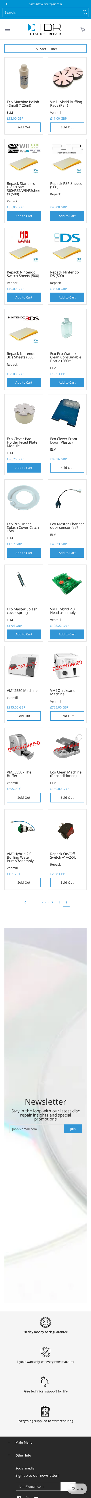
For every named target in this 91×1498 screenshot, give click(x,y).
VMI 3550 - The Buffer (19, 774)
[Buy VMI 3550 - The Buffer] (24, 747)
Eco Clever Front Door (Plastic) (63, 440)
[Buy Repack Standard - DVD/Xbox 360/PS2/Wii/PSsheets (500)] (24, 158)
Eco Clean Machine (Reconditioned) (66, 774)
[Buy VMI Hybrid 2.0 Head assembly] (67, 584)
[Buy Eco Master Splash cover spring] (24, 584)
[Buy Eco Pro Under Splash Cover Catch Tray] (24, 499)
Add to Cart (23, 216)
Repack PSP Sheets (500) (66, 185)
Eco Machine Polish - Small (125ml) (23, 103)
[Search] (85, 12)
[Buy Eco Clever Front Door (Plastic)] (67, 413)
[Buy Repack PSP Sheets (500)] (67, 158)
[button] (83, 29)
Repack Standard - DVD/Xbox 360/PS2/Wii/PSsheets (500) (23, 189)
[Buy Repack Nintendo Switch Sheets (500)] (24, 247)
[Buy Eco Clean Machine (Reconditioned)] (67, 747)
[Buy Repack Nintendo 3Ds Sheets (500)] (24, 328)
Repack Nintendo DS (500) (64, 274)
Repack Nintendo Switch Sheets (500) (23, 274)
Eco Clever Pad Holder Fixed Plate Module (22, 442)
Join (73, 1129)
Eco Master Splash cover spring (22, 611)
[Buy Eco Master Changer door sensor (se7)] (67, 499)
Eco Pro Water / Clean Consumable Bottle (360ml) (65, 357)
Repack (12, 201)
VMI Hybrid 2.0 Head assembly (63, 611)
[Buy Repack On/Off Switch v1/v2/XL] (67, 828)
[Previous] (27, 902)
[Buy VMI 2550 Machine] (24, 665)
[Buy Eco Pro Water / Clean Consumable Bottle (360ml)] (67, 328)
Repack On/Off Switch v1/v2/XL (63, 855)
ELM (10, 112)
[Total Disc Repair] (44, 29)
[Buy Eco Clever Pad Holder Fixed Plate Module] (24, 413)
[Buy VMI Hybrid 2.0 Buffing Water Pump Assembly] (24, 828)
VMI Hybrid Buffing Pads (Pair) (66, 103)
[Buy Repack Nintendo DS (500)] (67, 247)
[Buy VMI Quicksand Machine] (67, 665)
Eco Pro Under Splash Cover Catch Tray (23, 527)
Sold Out (23, 127)
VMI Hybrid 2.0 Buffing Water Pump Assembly (20, 857)
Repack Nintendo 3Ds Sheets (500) (21, 355)
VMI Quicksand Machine (63, 692)
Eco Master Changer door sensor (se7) (67, 526)
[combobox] (42, 12)
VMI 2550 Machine (22, 690)
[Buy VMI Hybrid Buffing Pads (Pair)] (67, 77)
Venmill (55, 112)
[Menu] (7, 29)
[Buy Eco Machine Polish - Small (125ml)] (24, 77)
